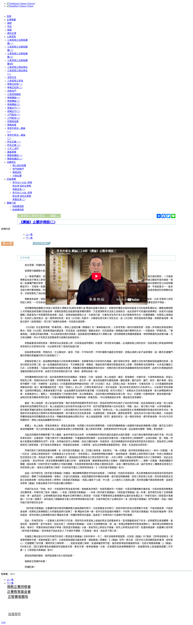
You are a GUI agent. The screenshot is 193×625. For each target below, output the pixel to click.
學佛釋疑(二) (13, 101)
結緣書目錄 (18, 209)
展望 (9, 30)
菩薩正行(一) (13, 108)
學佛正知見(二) (14, 87)
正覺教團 (11, 20)
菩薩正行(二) (13, 111)
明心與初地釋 (19, 165)
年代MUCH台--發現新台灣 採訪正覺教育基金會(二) (22, 196)
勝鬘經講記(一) (14, 155)
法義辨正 (11, 162)
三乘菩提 (11, 36)
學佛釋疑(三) (13, 104)
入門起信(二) (13, 118)
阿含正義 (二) (13, 145)
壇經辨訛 (16, 172)
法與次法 (11, 77)
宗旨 (9, 26)
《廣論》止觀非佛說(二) (37, 222)
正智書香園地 (18, 597)
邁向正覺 (11, 33)
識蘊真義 (11, 152)
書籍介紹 (11, 203)
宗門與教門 (18, 169)
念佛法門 (11, 91)
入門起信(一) (13, 114)
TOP (3, 622)
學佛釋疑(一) (13, 98)
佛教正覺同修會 (19, 587)
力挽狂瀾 (16, 176)
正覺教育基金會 (19, 592)
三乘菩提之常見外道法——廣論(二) (39, 215)
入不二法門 (13, 148)
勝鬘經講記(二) (14, 159)
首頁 (9, 16)
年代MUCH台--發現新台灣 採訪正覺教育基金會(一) (22, 186)
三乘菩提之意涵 (15, 81)
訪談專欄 (11, 179)
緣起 (9, 23)
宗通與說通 (13, 121)
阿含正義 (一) (13, 142)
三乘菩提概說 (14, 94)
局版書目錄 (18, 206)
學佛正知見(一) (14, 84)
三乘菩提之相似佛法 (17, 67)
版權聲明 (14, 614)
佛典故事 (11, 125)
